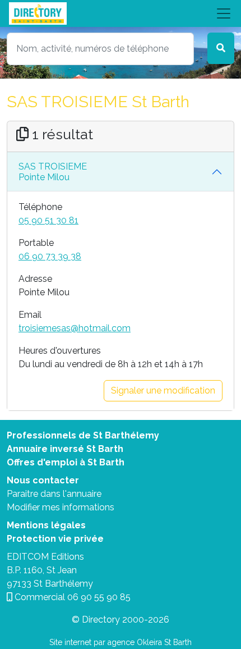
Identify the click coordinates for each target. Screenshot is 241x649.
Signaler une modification (163, 390)
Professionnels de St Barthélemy (83, 435)
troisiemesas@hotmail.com (74, 328)
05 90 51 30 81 (48, 220)
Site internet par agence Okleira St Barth (120, 642)
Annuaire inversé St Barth (65, 449)
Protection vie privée (55, 538)
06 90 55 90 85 (99, 597)
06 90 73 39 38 (49, 256)
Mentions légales (46, 525)
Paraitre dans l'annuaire (54, 493)
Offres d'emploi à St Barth (65, 462)
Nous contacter (43, 480)
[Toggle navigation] (120, 13)
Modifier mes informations (60, 507)
